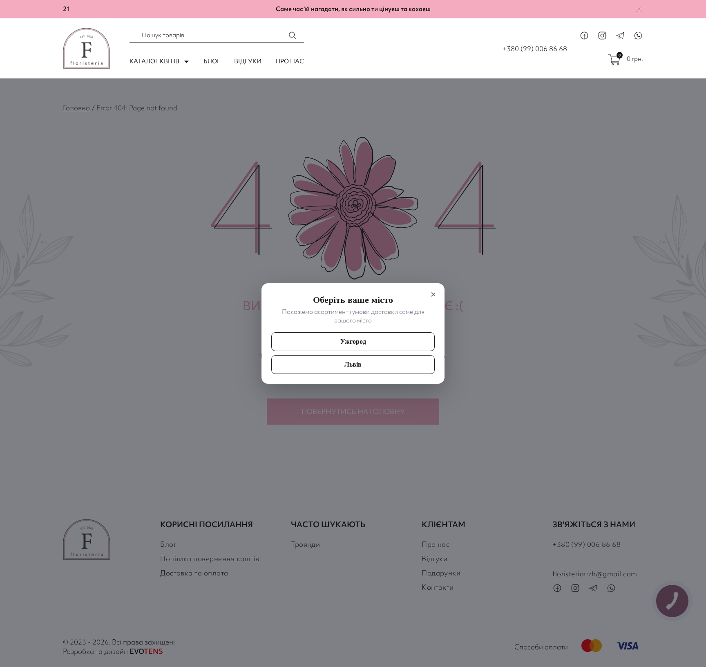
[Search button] (293, 35)
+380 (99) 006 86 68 (535, 48)
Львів (353, 364)
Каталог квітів (154, 61)
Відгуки (247, 61)
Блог (211, 61)
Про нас (289, 61)
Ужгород (353, 341)
